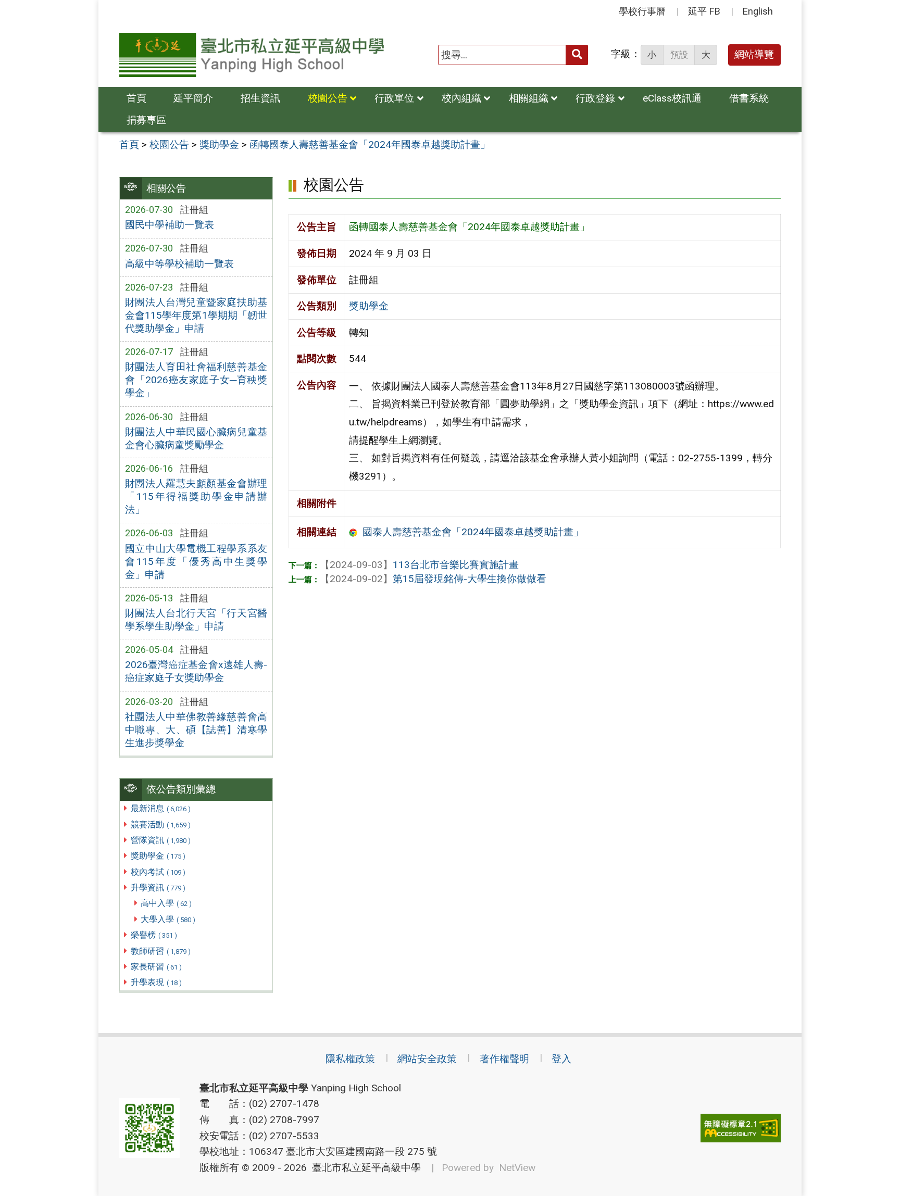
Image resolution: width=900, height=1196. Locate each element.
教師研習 (161, 951)
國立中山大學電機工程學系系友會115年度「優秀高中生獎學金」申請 (196, 562)
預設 (679, 54)
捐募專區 (146, 120)
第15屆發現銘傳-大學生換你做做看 (433, 579)
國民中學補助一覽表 (169, 225)
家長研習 (156, 967)
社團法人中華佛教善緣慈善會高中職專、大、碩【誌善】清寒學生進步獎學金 (196, 730)
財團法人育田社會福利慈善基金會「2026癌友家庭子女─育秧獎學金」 (196, 380)
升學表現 (156, 982)
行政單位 (394, 98)
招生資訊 (260, 98)
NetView (517, 1168)
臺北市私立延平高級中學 (364, 1168)
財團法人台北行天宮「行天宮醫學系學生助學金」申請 (196, 619)
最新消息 (161, 808)
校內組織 (461, 98)
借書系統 (749, 98)
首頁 (136, 98)
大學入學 (168, 919)
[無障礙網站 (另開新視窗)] (741, 1128)
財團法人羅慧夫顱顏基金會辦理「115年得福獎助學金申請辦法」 (196, 496)
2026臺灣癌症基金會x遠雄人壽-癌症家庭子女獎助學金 (196, 671)
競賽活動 (161, 824)
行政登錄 (595, 98)
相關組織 (528, 98)
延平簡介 (193, 98)
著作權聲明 (504, 1059)
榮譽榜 (154, 935)
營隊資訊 (161, 840)
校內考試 (158, 872)
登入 (561, 1059)
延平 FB (704, 11)
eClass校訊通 (672, 98)
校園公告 (327, 98)
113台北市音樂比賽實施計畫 (419, 565)
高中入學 (166, 903)
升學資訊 (158, 887)
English (758, 11)
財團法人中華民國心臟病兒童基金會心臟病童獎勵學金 (196, 438)
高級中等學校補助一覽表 (179, 264)
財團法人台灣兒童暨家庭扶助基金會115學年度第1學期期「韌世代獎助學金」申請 (196, 315)
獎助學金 (158, 856)
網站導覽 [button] (754, 54)
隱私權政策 (350, 1059)
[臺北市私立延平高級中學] (251, 55)
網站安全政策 (427, 1059)
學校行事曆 (642, 11)
